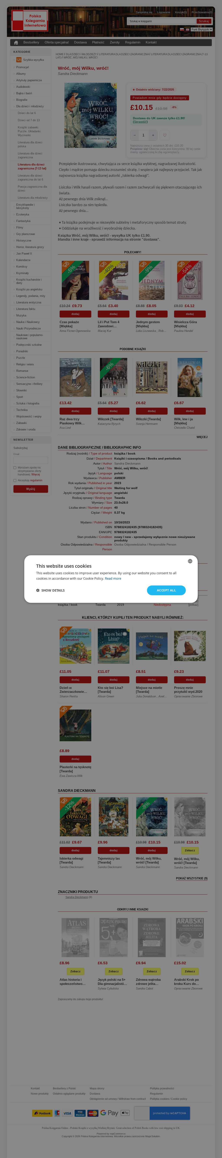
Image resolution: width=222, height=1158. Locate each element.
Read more (113, 578)
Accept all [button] (166, 590)
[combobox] (190, 561)
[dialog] (111, 579)
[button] (50, 590)
